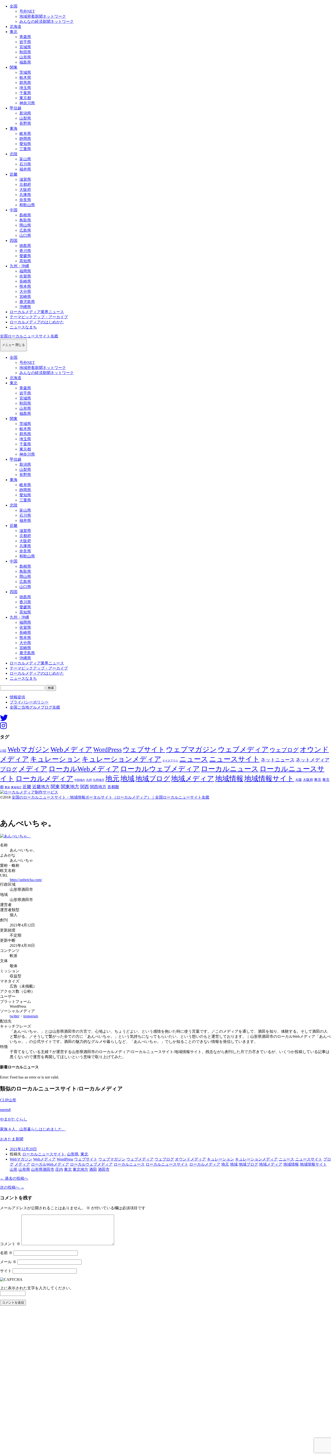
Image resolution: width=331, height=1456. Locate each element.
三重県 (25, 149)
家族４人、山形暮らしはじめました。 (33, 1129)
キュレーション (55, 759)
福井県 (25, 169)
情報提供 (17, 697)
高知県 (25, 261)
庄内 (59, 1169)
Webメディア (71, 749)
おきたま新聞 (11, 1139)
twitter (14, 1016)
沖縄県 (25, 307)
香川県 (25, 251)
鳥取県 (25, 220)
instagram (30, 1016)
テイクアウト (170, 760)
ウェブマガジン (191, 749)
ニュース (193, 759)
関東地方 (70, 786)
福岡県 (25, 271)
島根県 (25, 215)
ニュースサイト (234, 759)
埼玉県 (25, 88)
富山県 (25, 159)
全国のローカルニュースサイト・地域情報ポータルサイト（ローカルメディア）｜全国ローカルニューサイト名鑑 (110, 797)
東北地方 (80, 1169)
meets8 (5, 1110)
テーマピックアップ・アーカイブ (39, 317)
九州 (89, 780)
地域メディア (192, 778)
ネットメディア (313, 759)
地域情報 (229, 778)
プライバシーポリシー (29, 702)
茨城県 (25, 72)
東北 (13, 32)
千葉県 (25, 93)
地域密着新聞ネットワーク (42, 16)
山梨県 (25, 118)
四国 (13, 240)
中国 (13, 210)
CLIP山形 (8, 1100)
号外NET (27, 11)
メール (8, 1262)
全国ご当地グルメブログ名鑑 (35, 707)
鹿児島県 (27, 302)
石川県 (25, 164)
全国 (13, 6)
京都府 (25, 184)
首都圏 (113, 787)
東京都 (25, 98)
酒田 (93, 1169)
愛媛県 (25, 256)
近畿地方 (41, 786)
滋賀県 (25, 179)
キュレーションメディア (121, 759)
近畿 (13, 174)
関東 (13, 67)
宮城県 (25, 47)
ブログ (8, 769)
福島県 (25, 62)
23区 (3, 751)
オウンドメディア (190, 1159)
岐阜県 (25, 133)
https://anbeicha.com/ (26, 880)
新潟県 (25, 113)
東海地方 (16, 787)
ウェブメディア (243, 749)
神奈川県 (27, 103)
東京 (317, 780)
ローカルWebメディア (83, 769)
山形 (13, 1169)
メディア (32, 769)
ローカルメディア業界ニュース (37, 312)
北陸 (13, 154)
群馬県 (25, 83)
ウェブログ (284, 750)
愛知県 (25, 144)
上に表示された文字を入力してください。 (37, 1288)
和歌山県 (27, 205)
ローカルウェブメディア (160, 769)
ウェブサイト (144, 749)
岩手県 (25, 42)
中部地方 (79, 779)
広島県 (25, 230)
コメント (10, 1244)
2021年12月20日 (23, 1149)
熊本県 (25, 286)
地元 (112, 778)
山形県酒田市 (42, 1169)
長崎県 (25, 281)
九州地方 (98, 780)
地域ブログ (152, 778)
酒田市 (104, 1169)
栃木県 (25, 77)
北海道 (15, 27)
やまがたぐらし (13, 1119)
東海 (13, 128)
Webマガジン (28, 749)
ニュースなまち (23, 327)
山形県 (25, 57)
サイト (6, 1271)
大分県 (25, 291)
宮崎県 (25, 296)
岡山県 (25, 225)
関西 (84, 786)
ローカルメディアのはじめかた (37, 322)
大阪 (298, 780)
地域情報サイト (269, 778)
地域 (127, 778)
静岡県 (25, 139)
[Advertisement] (145, 1382)
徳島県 (25, 246)
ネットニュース (278, 759)
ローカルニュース (230, 769)
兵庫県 (25, 195)
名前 (6, 1253)
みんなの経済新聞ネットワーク (46, 21)
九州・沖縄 (19, 266)
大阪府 (25, 190)
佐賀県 (25, 276)
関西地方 (98, 787)
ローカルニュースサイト (43, 1154)
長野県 (25, 123)
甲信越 (15, 108)
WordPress (107, 749)
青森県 (25, 37)
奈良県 (25, 200)
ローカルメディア (44, 778)
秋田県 (25, 52)
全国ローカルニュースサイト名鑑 (29, 336)
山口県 (25, 235)
